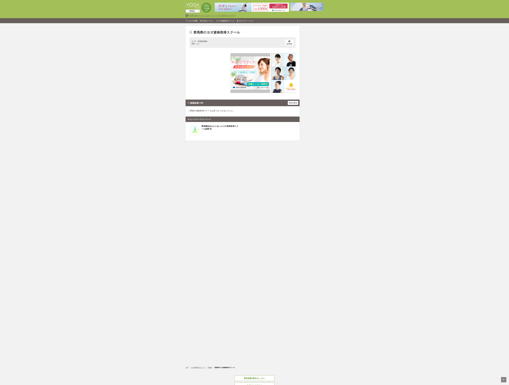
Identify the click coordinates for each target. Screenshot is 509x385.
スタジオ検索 (193, 21)
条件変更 (289, 44)
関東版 (210, 367)
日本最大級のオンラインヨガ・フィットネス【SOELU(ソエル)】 (212, 16)
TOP (187, 367)
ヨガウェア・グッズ (246, 21)
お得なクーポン (207, 21)
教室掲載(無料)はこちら (254, 378)
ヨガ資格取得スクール (226, 21)
